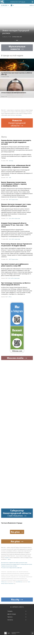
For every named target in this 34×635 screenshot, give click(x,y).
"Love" (29, 581)
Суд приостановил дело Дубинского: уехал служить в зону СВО (15, 265)
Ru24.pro (6, 583)
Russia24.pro (10, 583)
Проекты (10, 617)
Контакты (10, 620)
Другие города (12, 614)
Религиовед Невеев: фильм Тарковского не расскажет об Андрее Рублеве (16, 245)
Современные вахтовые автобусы (9, 566)
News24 (2, 583)
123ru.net (14, 633)
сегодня (6, 557)
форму (19, 115)
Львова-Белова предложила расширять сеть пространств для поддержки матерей (16, 142)
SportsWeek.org (19, 581)
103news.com (3, 581)
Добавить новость (18, 607)
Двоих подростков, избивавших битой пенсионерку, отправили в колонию (15, 166)
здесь (9, 559)
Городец (10, 611)
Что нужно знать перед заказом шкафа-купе (11, 567)
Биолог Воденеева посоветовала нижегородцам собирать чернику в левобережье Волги (14, 184)
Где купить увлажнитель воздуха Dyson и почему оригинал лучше (16, 564)
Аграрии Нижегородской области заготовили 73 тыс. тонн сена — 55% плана (14, 225)
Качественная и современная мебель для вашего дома (14, 562)
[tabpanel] (17, 24)
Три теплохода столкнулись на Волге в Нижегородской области (15, 284)
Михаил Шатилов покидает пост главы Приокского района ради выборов (16, 205)
